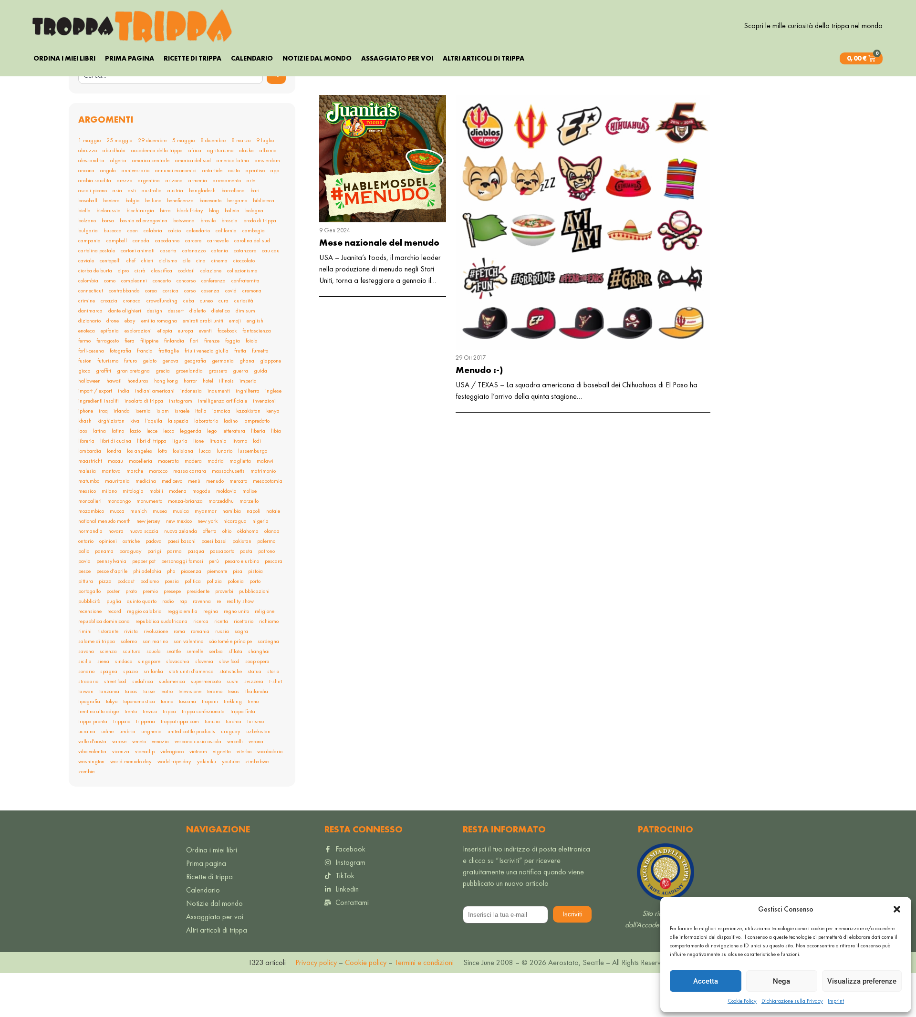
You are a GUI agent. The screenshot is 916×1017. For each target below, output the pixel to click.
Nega (781, 981)
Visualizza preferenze (861, 981)
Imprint (836, 1001)
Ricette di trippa (192, 58)
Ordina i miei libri (64, 58)
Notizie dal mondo (317, 58)
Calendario (252, 58)
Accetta (705, 981)
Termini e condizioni (424, 962)
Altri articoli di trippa (483, 58)
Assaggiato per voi (397, 58)
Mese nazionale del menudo (379, 243)
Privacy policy (316, 962)
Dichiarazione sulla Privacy (792, 1001)
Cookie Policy (742, 1001)
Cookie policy (364, 962)
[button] (897, 909)
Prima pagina (129, 58)
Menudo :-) (479, 370)
